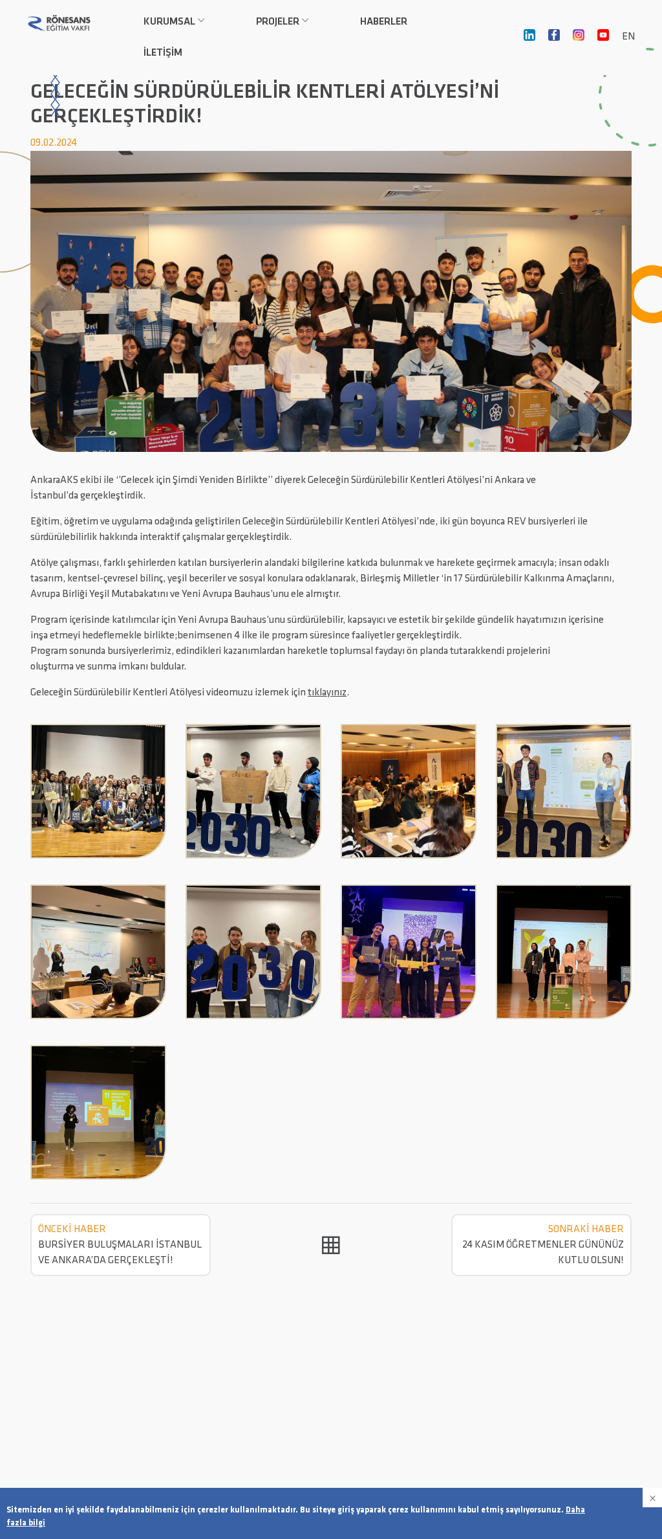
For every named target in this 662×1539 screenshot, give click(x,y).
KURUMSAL (169, 22)
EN (628, 37)
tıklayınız (327, 693)
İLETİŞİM (163, 53)
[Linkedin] (529, 37)
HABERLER (383, 22)
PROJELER (277, 22)
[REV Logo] (59, 22)
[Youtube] (603, 37)
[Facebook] (554, 37)
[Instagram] (578, 37)
